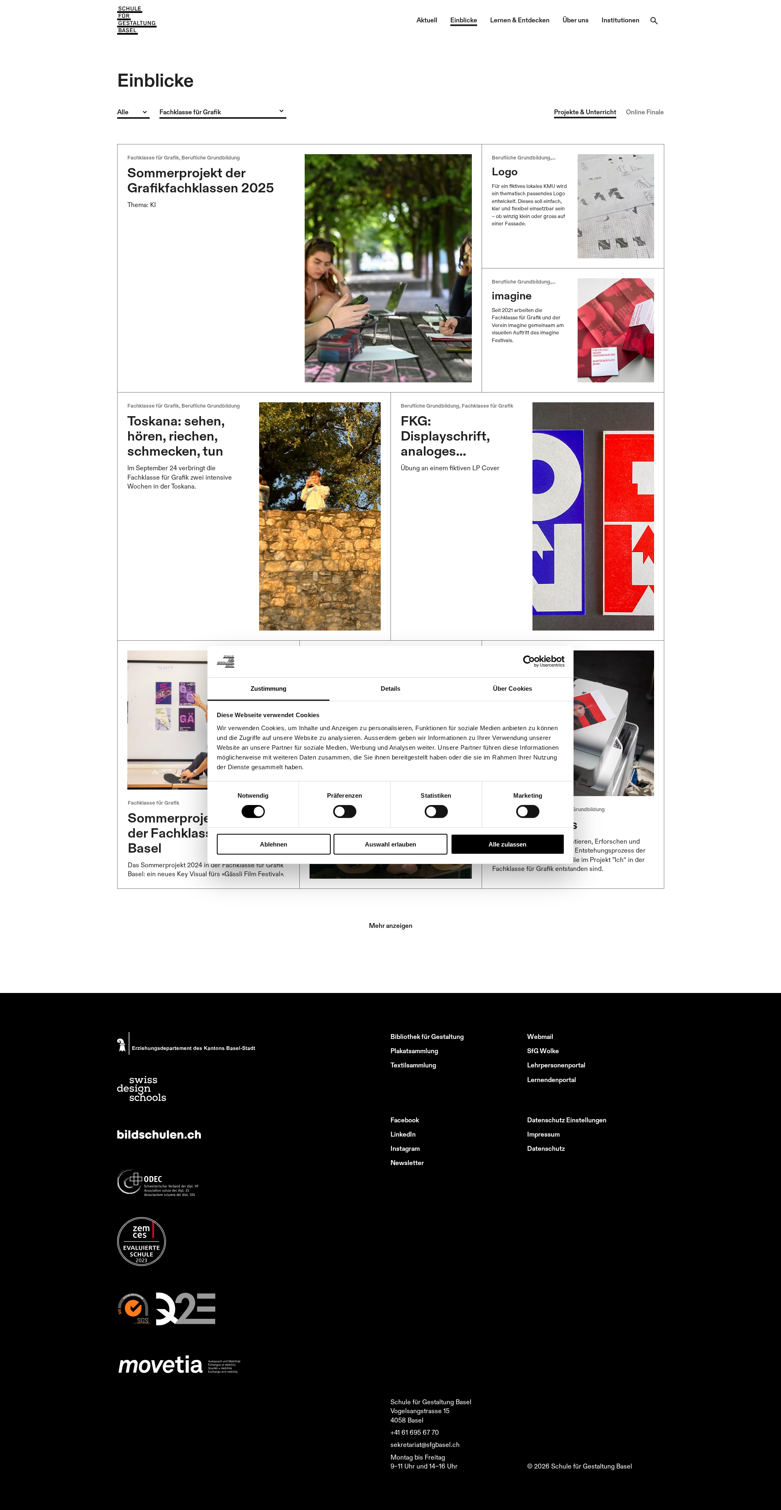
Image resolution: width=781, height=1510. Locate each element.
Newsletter (407, 1162)
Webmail (540, 1036)
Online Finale (645, 112)
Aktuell (427, 20)
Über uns (576, 20)
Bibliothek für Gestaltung (427, 1036)
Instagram (405, 1148)
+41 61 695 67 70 (414, 1432)
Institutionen (620, 20)
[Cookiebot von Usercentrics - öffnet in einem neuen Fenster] (529, 661)
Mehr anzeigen (390, 925)
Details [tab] (391, 688)
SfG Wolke (543, 1050)
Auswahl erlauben (390, 843)
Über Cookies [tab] (512, 688)
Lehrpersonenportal (556, 1065)
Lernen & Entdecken (520, 20)
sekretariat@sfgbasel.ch (425, 1444)
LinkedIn (403, 1134)
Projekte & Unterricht (585, 112)
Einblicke (463, 20)
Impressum (543, 1134)
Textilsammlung (413, 1065)
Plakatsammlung (414, 1050)
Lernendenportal (551, 1079)
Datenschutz (546, 1148)
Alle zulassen (507, 843)
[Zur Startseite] (137, 21)
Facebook (404, 1120)
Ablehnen (273, 843)
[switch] (344, 811)
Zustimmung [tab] (269, 688)
